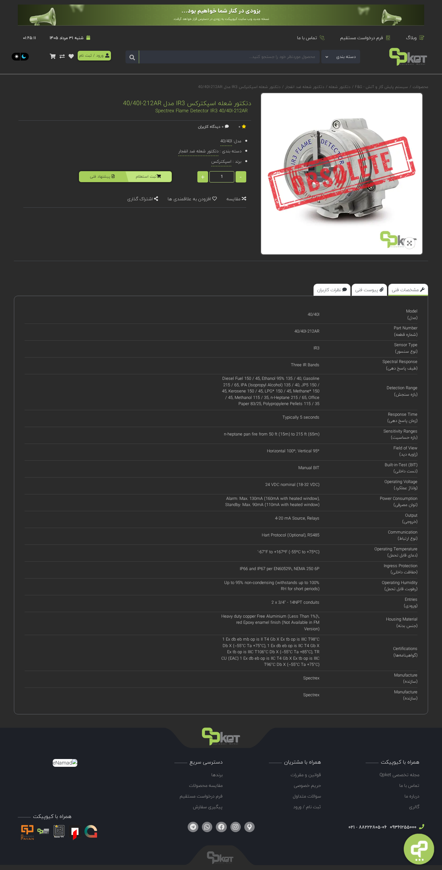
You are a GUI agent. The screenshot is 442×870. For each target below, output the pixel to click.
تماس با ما (307, 38)
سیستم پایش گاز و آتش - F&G (381, 86)
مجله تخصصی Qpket (399, 775)
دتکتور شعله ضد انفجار (304, 86)
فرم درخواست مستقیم (361, 38)
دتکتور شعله (338, 86)
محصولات (420, 86)
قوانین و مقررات (306, 775)
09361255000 (402, 827)
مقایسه (234, 199)
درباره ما (411, 796)
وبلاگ (411, 38)
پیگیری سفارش (208, 807)
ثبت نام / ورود (307, 807)
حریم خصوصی (307, 785)
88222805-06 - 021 (367, 827)
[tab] (408, 290)
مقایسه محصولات (206, 785)
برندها (217, 775)
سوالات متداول (307, 796)
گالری (414, 807)
